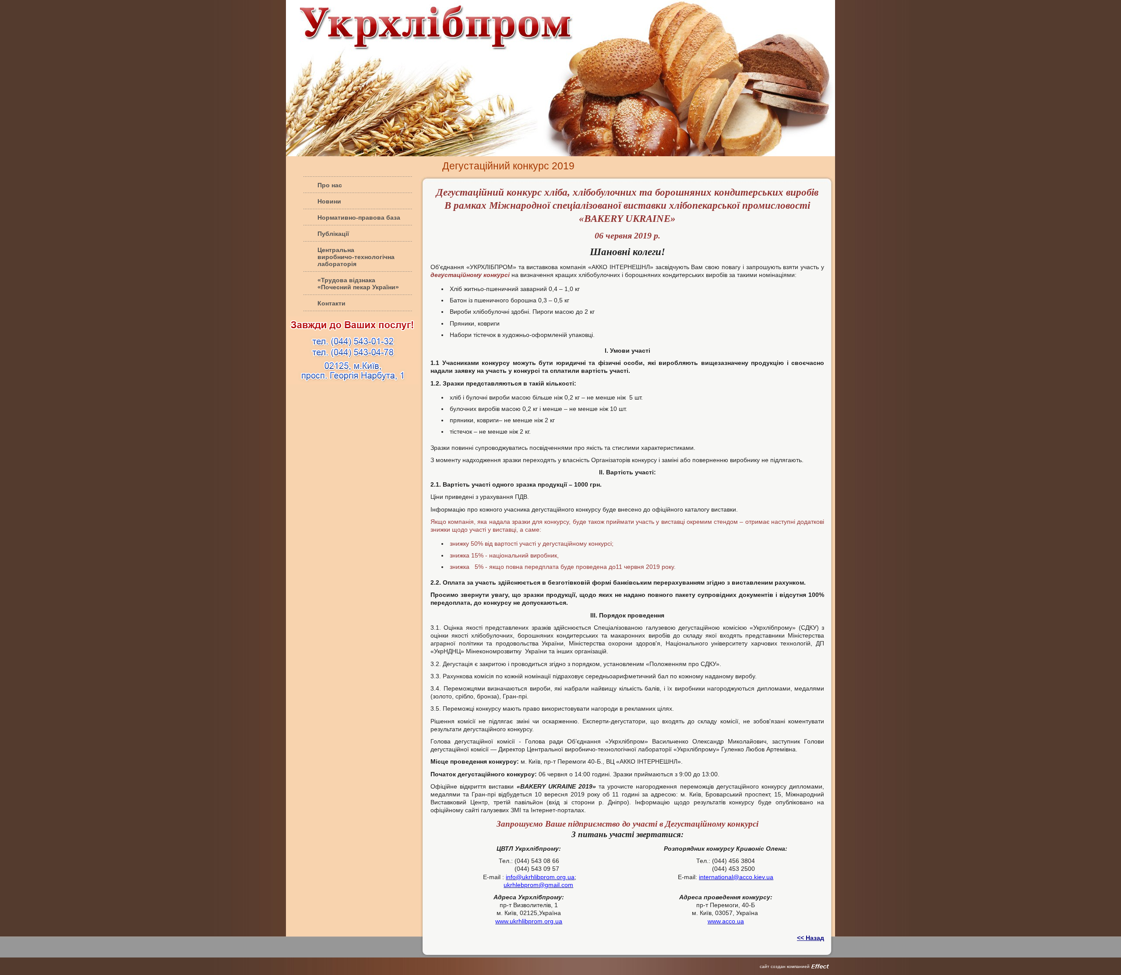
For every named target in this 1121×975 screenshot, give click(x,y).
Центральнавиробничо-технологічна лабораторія (356, 256)
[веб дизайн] (820, 966)
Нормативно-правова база (358, 217)
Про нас (329, 185)
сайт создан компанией (785, 966)
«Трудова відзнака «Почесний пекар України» (358, 284)
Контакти (331, 303)
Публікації (333, 233)
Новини (329, 201)
